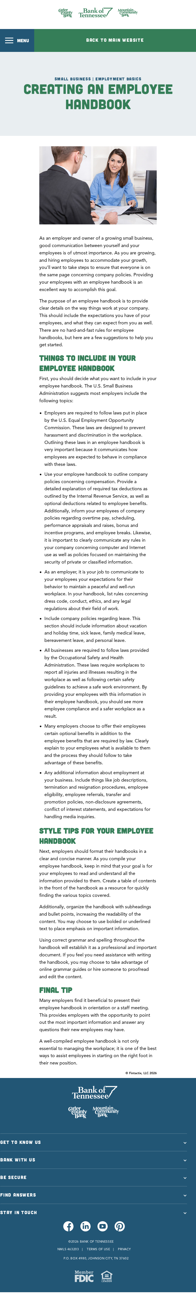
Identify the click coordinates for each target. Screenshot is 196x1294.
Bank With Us (17, 1159)
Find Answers (18, 1195)
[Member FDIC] (84, 1276)
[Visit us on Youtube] (102, 1229)
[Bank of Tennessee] (98, 12)
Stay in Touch (18, 1212)
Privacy (124, 1249)
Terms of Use (98, 1249)
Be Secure (13, 1177)
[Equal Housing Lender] (106, 1276)
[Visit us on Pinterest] (119, 1229)
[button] (17, 40)
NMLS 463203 (68, 1249)
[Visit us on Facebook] (68, 1229)
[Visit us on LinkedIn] (85, 1229)
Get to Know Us (20, 1142)
